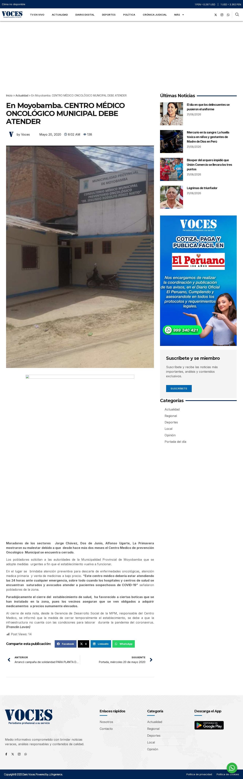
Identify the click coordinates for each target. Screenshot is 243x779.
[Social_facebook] (209, 14)
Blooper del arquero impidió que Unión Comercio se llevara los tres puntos (209, 164)
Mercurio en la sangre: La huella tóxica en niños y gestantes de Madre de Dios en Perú (208, 136)
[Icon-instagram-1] (222, 14)
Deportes (109, 14)
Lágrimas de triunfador (202, 188)
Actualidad (60, 14)
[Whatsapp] (25, 754)
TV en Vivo (37, 14)
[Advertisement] (121, 49)
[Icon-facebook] (6, 754)
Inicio (9, 95)
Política (129, 14)
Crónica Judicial (155, 14)
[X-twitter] (215, 14)
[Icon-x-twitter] (12, 754)
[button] (66, 643)
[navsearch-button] (237, 15)
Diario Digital (84, 14)
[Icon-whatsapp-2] (228, 14)
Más (177, 14)
